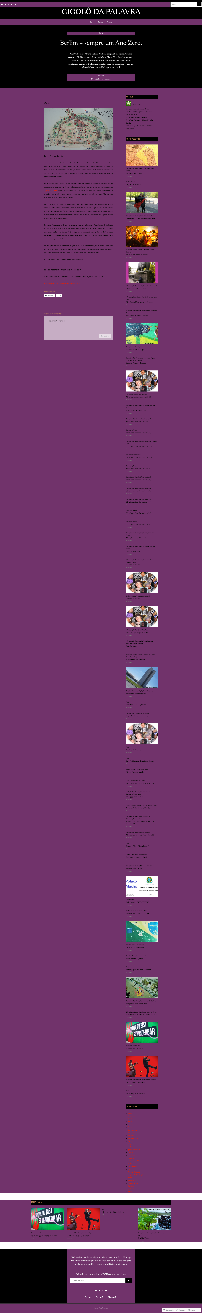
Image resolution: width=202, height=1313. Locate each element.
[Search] (199, 4)
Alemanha (129, 249)
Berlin (132, 168)
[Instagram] (8, 4)
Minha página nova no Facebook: (138, 970)
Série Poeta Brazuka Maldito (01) (138, 524)
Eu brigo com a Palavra (135, 173)
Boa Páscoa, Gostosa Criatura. (137, 316)
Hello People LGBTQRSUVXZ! (138, 902)
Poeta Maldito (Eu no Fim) (136, 410)
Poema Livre (132, 1166)
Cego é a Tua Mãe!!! (133, 184)
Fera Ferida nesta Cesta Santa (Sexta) (140, 761)
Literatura (147, 168)
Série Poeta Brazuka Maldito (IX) (138, 433)
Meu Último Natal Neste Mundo (138, 538)
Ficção (138, 358)
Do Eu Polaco (144, 1238)
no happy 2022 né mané (135, 797)
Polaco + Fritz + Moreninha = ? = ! (138, 846)
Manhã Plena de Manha (135, 772)
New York (131, 1155)
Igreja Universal (134, 1150)
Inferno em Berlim (133, 565)
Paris (101, 33)
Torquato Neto (133, 1183)
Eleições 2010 (133, 1136)
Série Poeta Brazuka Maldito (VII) (139, 457)
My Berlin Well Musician (135, 1082)
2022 (127, 781)
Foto (141, 168)
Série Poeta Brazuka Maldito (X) (138, 422)
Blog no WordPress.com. (101, 1308)
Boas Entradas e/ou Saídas (136, 694)
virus (127, 299)
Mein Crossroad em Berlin (136, 288)
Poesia (128, 171)
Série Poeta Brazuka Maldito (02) (138, 513)
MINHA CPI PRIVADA (135, 947)
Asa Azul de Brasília (133, 750)
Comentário (105, 336)
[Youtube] (15, 4)
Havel (54, 190)
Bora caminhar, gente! (134, 958)
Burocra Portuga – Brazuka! (136, 363)
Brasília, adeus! (131, 646)
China (145, 655)
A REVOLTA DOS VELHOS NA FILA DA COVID (140, 823)
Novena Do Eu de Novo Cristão (138, 808)
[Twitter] (5, 4)
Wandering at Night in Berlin (137, 633)
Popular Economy (131, 643)
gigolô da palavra (101, 12)
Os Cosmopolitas (134, 1161)
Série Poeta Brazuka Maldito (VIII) (139, 446)
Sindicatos (132, 1180)
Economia (135, 691)
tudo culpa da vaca (133, 551)
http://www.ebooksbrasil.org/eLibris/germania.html (62, 283)
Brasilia (137, 168)
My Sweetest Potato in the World (138, 397)
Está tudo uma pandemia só (136, 857)
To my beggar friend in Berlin (137, 1048)
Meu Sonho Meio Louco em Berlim (139, 302)
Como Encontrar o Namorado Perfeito (140, 218)
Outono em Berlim (133, 599)
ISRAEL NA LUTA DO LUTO (137, 913)
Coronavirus (151, 655)
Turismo (128, 252)
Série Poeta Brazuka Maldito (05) (138, 480)
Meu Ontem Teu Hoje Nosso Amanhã (140, 835)
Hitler (143, 630)
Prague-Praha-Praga (135, 1175)
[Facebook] (2, 4)
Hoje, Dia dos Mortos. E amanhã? (138, 716)
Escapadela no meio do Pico (136, 1004)
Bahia (128, 168)
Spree (46, 190)
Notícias (128, 562)
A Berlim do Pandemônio (135, 660)
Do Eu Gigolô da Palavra (135, 1093)
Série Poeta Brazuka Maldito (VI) (138, 469)
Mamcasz (101, 75)
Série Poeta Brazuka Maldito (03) (138, 502)
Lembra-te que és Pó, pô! (135, 349)
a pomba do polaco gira (134, 868)
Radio (134, 360)
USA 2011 (153, 1014)
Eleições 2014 (133, 1138)
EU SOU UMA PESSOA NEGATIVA (140, 783)
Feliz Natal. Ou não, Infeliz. (136, 705)
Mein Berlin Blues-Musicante (137, 255)
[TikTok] (12, 4)
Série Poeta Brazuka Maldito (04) (138, 491)
